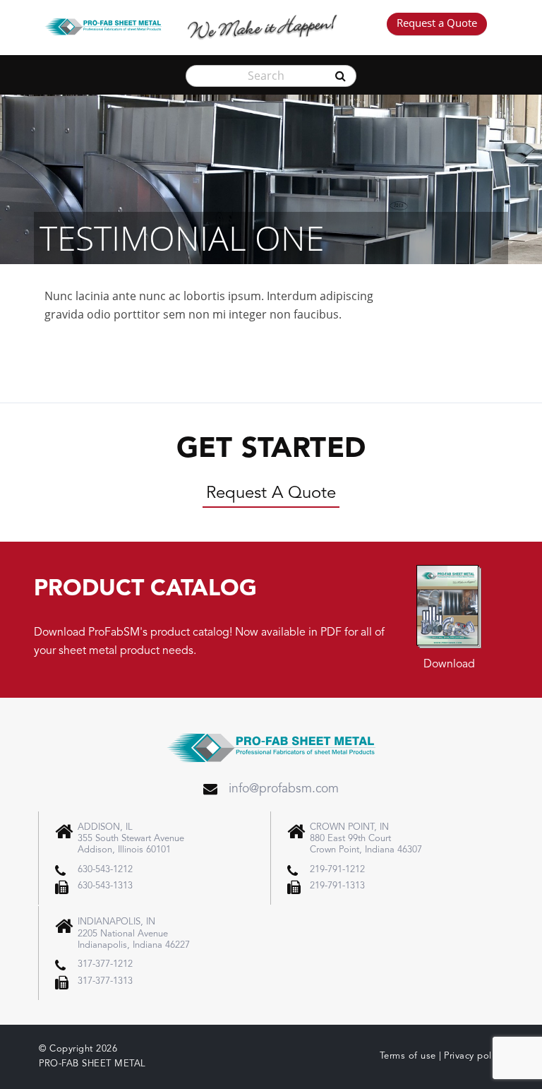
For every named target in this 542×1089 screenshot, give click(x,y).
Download (449, 664)
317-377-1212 (105, 964)
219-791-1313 (337, 886)
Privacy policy (473, 1056)
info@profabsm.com (284, 789)
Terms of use (408, 1056)
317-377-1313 (105, 981)
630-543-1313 (105, 886)
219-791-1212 (337, 869)
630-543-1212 (105, 869)
